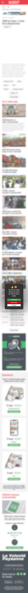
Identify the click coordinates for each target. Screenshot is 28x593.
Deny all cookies (14, 302)
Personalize (14, 305)
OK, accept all (14, 300)
